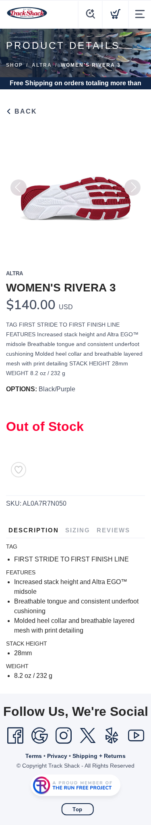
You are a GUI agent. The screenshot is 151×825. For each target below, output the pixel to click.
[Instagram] (64, 736)
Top (77, 809)
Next (132, 187)
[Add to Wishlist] (18, 469)
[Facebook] (15, 736)
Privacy (57, 756)
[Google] (39, 736)
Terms (33, 756)
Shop (14, 65)
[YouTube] (136, 736)
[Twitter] (88, 736)
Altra (42, 65)
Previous (18, 187)
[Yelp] (112, 736)
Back (24, 111)
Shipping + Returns (99, 756)
